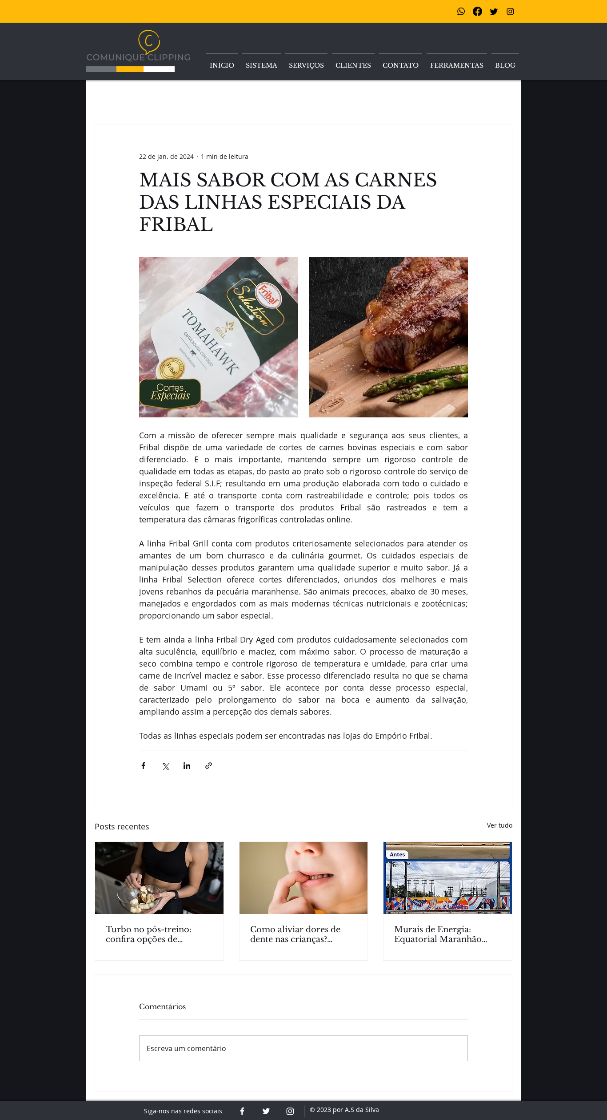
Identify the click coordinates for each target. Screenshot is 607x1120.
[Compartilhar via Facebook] (143, 765)
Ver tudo (499, 825)
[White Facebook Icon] (242, 1111)
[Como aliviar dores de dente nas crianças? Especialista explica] (304, 878)
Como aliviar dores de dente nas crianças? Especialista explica (295, 934)
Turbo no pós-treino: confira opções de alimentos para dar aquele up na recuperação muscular (158, 934)
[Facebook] (477, 11)
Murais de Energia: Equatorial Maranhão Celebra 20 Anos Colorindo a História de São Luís (442, 934)
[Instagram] (510, 11)
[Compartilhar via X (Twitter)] (165, 765)
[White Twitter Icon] (266, 1111)
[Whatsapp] (461, 11)
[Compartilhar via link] (208, 765)
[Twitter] (494, 11)
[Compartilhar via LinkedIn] (187, 765)
